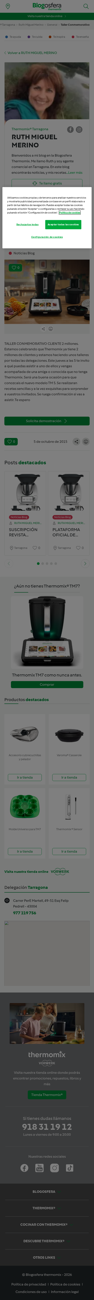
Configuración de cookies (47, 237)
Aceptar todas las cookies (63, 224)
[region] (47, 217)
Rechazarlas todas (27, 224)
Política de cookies (69, 212)
